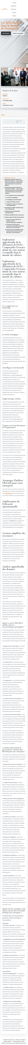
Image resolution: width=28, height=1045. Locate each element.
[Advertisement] (14, 51)
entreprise (8, 493)
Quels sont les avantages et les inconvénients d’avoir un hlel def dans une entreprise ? (14, 231)
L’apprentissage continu (13, 202)
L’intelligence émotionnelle (13, 199)
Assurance (13, 9)
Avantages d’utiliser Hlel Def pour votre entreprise (14, 208)
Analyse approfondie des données (14, 217)
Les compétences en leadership (15, 195)
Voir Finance (5, 33)
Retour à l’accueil (18, 33)
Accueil (14, 2)
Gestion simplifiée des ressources (14, 215)
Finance (14, 12)
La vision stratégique (12, 197)
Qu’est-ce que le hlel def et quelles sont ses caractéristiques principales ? (14, 221)
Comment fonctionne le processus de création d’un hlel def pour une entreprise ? (15, 226)
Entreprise (13, 6)
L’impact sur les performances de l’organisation (14, 204)
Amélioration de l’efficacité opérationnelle (12, 212)
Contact (14, 16)
